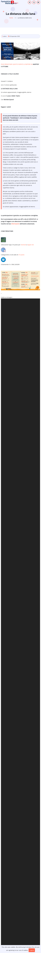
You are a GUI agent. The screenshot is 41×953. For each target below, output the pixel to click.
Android (23, 245)
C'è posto (21, 255)
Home (11, 18)
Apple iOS (30, 245)
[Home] (9, 2)
